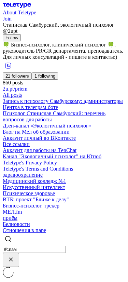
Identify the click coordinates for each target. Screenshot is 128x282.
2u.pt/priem (15, 89)
